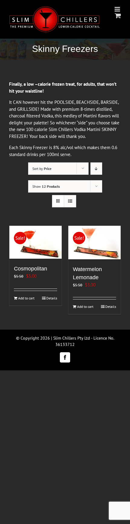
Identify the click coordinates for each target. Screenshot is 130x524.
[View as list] (70, 201)
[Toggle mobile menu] (118, 9)
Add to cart (26, 298)
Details (51, 298)
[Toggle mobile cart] (118, 15)
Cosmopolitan (30, 269)
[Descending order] (96, 168)
